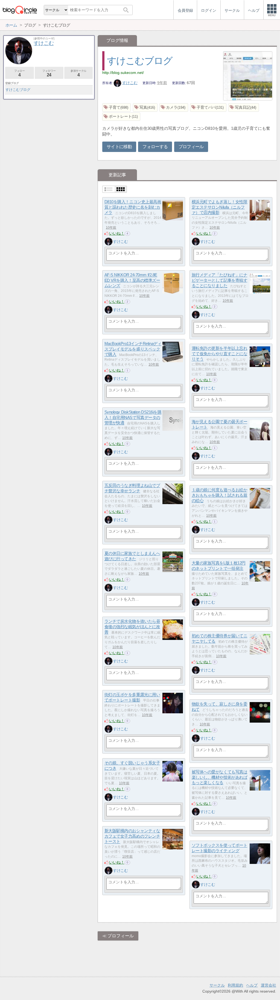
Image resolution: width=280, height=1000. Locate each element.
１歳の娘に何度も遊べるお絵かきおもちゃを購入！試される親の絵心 (219, 495)
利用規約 (235, 985)
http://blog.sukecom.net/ (123, 72)
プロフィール (191, 146)
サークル (217, 985)
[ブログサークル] (19, 9)
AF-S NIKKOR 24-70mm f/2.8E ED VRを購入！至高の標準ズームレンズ (132, 280)
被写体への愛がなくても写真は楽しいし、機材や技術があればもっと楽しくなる (219, 777)
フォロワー (49, 73)
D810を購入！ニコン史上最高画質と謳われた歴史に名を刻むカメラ (132, 207)
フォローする (155, 146)
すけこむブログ (140, 60)
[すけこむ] (108, 241)
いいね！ (116, 233)
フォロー (19, 73)
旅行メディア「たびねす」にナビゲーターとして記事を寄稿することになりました (219, 280)
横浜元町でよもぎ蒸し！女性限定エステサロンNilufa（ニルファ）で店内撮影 (219, 207)
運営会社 (268, 985)
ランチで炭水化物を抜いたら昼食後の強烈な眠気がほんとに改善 (132, 626)
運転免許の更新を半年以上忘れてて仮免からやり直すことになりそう (219, 353)
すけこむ (130, 83)
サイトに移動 (119, 146)
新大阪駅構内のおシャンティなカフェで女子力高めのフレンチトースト (132, 836)
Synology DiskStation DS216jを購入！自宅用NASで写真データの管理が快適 (133, 417)
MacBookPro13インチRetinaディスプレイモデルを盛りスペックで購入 (133, 349)
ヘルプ (252, 985)
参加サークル (78, 73)
